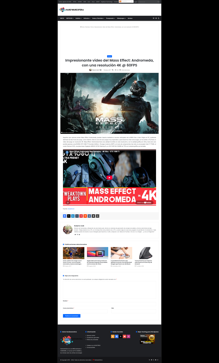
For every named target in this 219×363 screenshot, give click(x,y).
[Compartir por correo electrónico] (93, 216)
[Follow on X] (99, 70)
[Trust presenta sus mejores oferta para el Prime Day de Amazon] (145, 253)
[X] (68, 216)
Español (124, 1)
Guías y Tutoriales (97, 18)
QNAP (97, 1)
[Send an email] (100, 70)
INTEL (74, 1)
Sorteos (130, 18)
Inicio (82, 27)
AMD (84, 1)
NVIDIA (80, 1)
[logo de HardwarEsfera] (71, 9)
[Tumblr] (77, 216)
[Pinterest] (81, 216)
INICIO (62, 18)
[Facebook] (64, 216)
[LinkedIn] (73, 216)
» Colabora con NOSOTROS (93, 345)
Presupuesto (110, 18)
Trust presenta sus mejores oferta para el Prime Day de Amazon (143, 262)
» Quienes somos (90, 335)
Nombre (65, 301)
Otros (92, 27)
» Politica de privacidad (92, 339)
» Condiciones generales (92, 337)
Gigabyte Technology (106, 1)
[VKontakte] (89, 216)
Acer (89, 1)
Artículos (86, 18)
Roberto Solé (95, 70)
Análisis (78, 18)
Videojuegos (120, 18)
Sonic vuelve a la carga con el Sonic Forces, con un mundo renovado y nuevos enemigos (72, 262)
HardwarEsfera (98, 360)
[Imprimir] (97, 216)
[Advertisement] (109, 42)
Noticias (87, 27)
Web (112, 308)
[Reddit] (85, 216)
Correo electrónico (68, 308)
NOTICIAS (69, 18)
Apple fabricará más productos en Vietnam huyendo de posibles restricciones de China (97, 262)
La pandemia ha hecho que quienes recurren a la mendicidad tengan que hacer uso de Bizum (121, 262)
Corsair (116, 1)
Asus (93, 1)
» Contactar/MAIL (90, 347)
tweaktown (71, 209)
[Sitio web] (75, 235)
